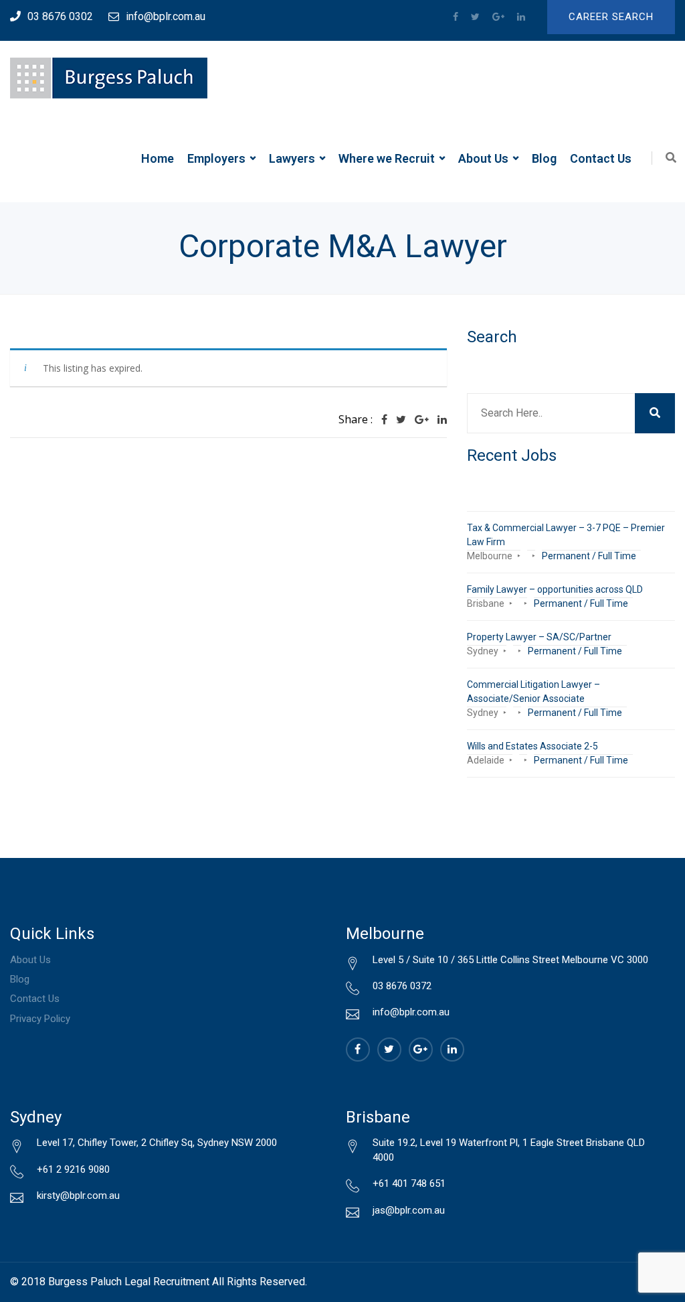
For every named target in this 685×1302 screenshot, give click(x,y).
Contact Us (600, 158)
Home (157, 158)
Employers (216, 158)
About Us (483, 158)
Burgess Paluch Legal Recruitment (128, 1281)
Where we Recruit (386, 158)
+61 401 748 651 (409, 1183)
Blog (544, 158)
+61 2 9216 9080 (73, 1169)
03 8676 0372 (402, 986)
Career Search (611, 17)
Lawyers (292, 158)
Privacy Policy (40, 1019)
